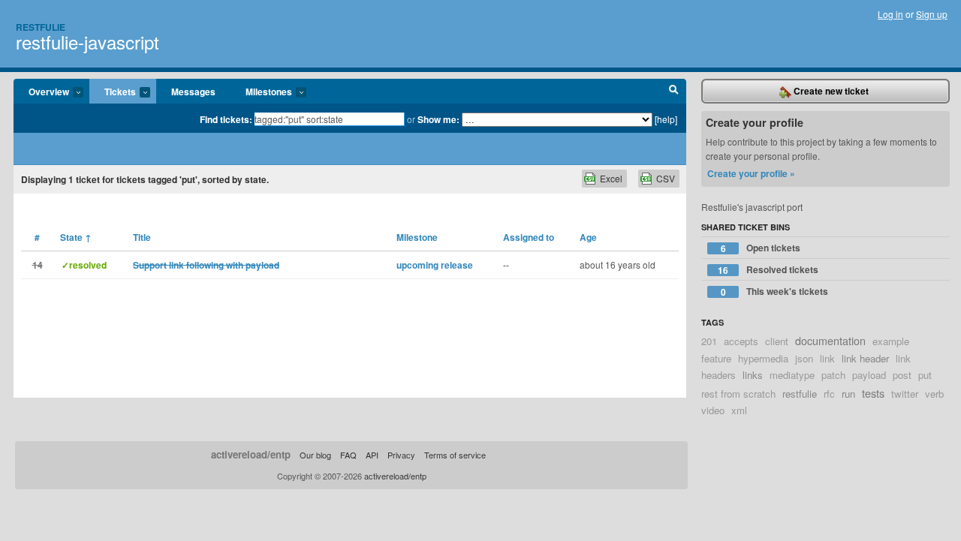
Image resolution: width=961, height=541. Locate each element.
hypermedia (763, 358)
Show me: (438, 119)
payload (869, 375)
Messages (193, 91)
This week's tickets (775, 291)
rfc (829, 393)
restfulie (799, 393)
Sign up (931, 14)
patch (833, 375)
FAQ (348, 455)
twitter (904, 393)
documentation (830, 340)
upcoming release (434, 265)
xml (739, 410)
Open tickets (761, 248)
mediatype (792, 375)
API (372, 455)
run (848, 393)
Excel (611, 178)
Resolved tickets (768, 270)
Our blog (315, 455)
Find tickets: (226, 119)
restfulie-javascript (87, 42)
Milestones (261, 92)
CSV (665, 178)
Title (142, 237)
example (890, 341)
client (776, 341)
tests (873, 393)
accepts (741, 341)
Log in (890, 14)
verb (934, 393)
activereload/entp (251, 454)
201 (709, 341)
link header (865, 358)
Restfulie (40, 27)
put (925, 375)
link (827, 358)
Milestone (417, 237)
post (902, 375)
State (76, 237)
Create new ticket (830, 91)
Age (588, 237)
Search (673, 91)
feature (716, 358)
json (804, 358)
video (713, 410)
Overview (41, 92)
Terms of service (455, 455)
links (753, 375)
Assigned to (528, 237)
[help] (666, 119)
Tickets (112, 92)
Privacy (401, 455)
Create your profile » (751, 173)
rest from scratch (738, 393)
